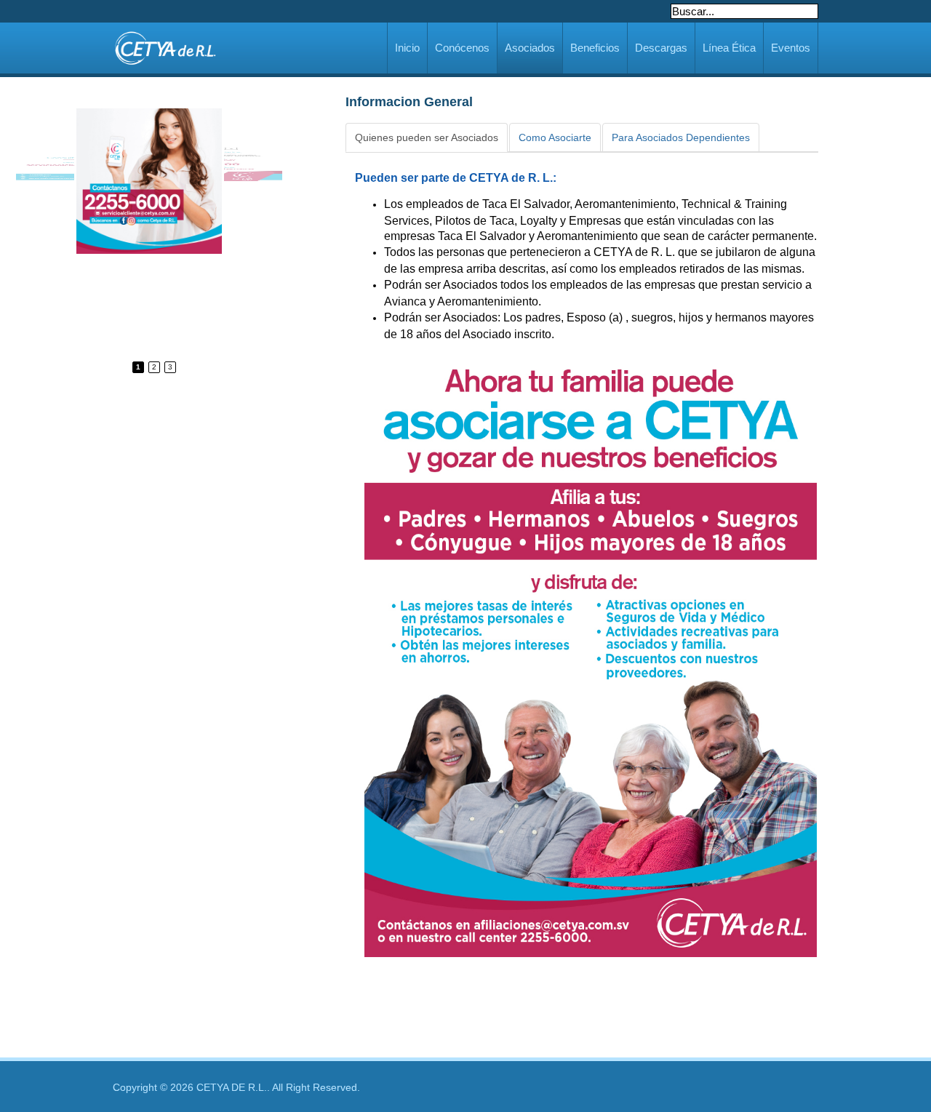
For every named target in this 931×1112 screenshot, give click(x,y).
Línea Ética (729, 47)
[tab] (426, 137)
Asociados (530, 47)
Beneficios (595, 47)
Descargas (661, 47)
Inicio (407, 47)
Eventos (790, 47)
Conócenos (462, 47)
